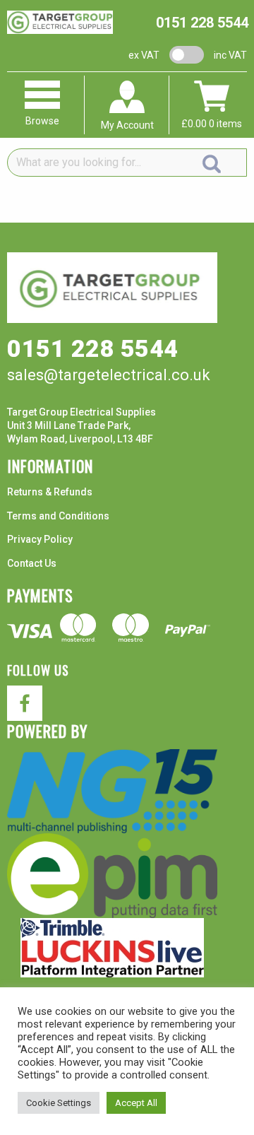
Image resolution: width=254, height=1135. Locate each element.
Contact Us (31, 563)
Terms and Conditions (58, 516)
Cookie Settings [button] (58, 1103)
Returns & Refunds (49, 492)
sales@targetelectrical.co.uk (108, 375)
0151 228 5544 (202, 22)
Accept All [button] (136, 1103)
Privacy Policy (40, 539)
